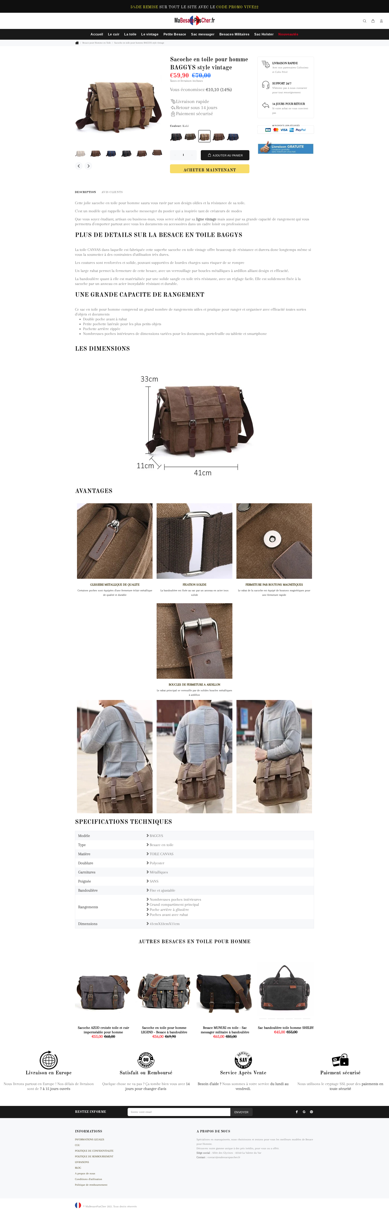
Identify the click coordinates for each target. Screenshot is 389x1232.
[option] (82, 153)
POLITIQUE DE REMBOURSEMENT (94, 1156)
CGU (77, 1145)
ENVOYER (241, 1112)
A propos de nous (85, 1173)
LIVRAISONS (82, 1162)
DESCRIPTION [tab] (85, 192)
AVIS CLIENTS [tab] (112, 192)
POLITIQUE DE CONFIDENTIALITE (94, 1150)
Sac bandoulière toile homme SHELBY (286, 1028)
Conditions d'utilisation (88, 1179)
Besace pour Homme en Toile (96, 42)
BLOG (78, 1167)
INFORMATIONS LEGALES (89, 1139)
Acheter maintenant (209, 170)
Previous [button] (79, 166)
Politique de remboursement (91, 1184)
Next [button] (88, 166)
